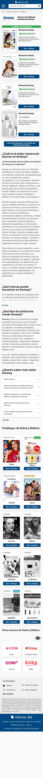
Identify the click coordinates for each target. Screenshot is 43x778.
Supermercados (31, 685)
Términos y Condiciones (13, 728)
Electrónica (10, 690)
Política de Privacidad (31, 728)
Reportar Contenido (33, 722)
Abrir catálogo (29, 48)
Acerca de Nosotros (17, 722)
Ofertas (9, 686)
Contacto (5, 722)
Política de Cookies (18, 725)
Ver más (5, 305)
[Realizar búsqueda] (39, 6)
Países (29, 725)
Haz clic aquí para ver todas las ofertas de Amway (21, 144)
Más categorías (8, 694)
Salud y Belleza (12, 12)
